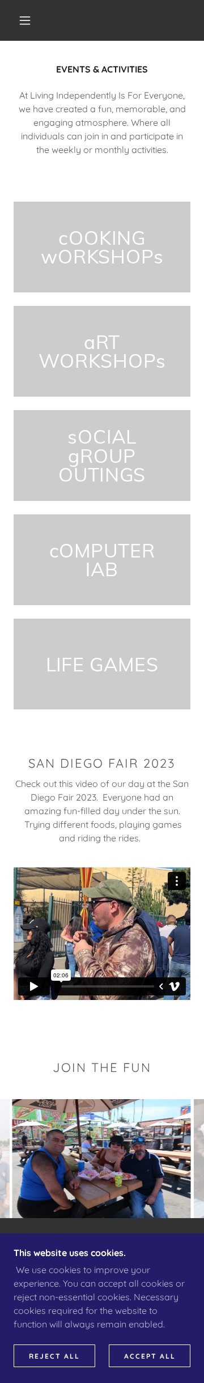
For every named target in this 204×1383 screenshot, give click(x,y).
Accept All (150, 1356)
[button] (25, 20)
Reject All (54, 1356)
